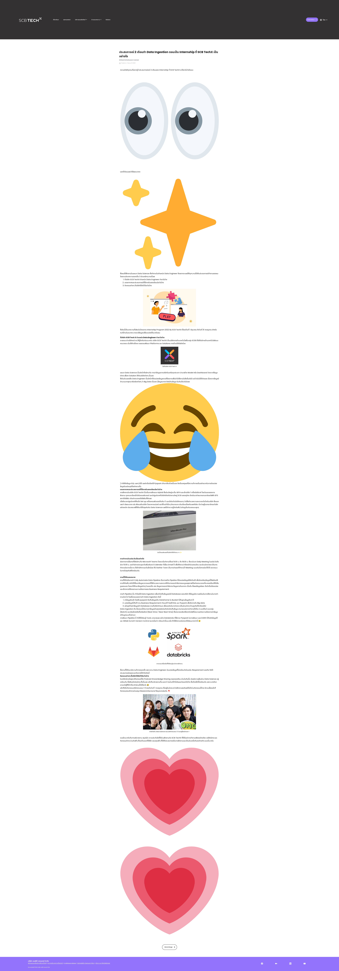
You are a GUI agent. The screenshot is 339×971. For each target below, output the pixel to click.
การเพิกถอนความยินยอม (70, 963)
